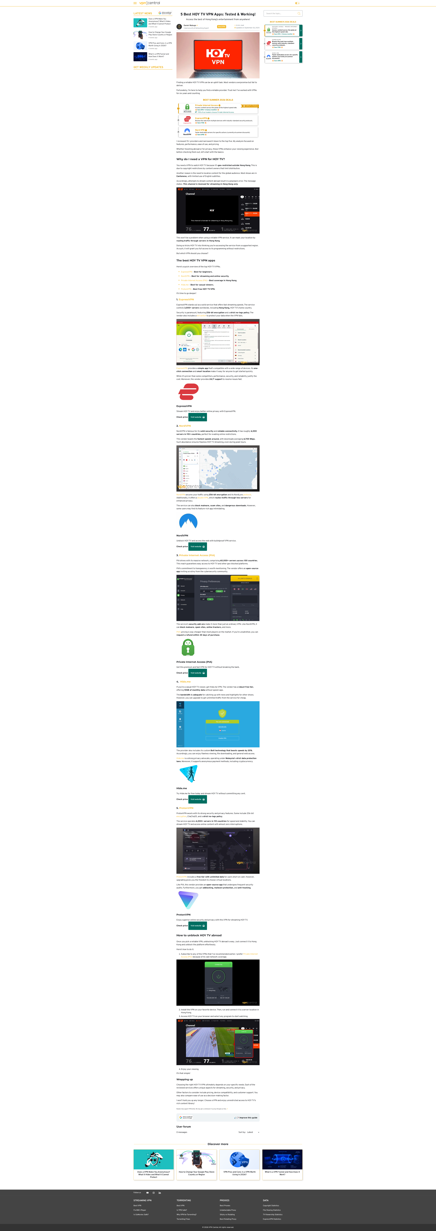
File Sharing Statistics (272, 1210)
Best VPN (221, 27)
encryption (181, 816)
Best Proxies (225, 1206)
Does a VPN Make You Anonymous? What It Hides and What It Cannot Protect (153, 1175)
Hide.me (185, 285)
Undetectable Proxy (228, 1210)
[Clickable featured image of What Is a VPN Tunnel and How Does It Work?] (282, 1159)
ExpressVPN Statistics (272, 1219)
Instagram (154, 1193)
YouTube (147, 1193)
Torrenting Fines (183, 1219)
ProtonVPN (186, 289)
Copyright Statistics (271, 1206)
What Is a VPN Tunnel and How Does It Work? (282, 1173)
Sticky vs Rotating (227, 1215)
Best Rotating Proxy (228, 1219)
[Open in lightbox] (218, 211)
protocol (247, 494)
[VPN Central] (149, 3)
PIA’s (178, 632)
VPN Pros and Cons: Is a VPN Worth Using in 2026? (239, 1173)
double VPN (202, 498)
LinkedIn (160, 1193)
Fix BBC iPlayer (140, 1210)
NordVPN (185, 276)
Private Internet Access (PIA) (194, 280)
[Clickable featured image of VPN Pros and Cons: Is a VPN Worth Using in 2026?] (239, 1159)
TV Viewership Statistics (272, 1215)
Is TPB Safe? (182, 1210)
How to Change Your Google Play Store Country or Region (196, 1173)
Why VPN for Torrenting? (186, 1215)
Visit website (196, 417)
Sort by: (242, 1132)
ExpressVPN (186, 272)
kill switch (201, 315)
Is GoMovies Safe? (141, 1215)
